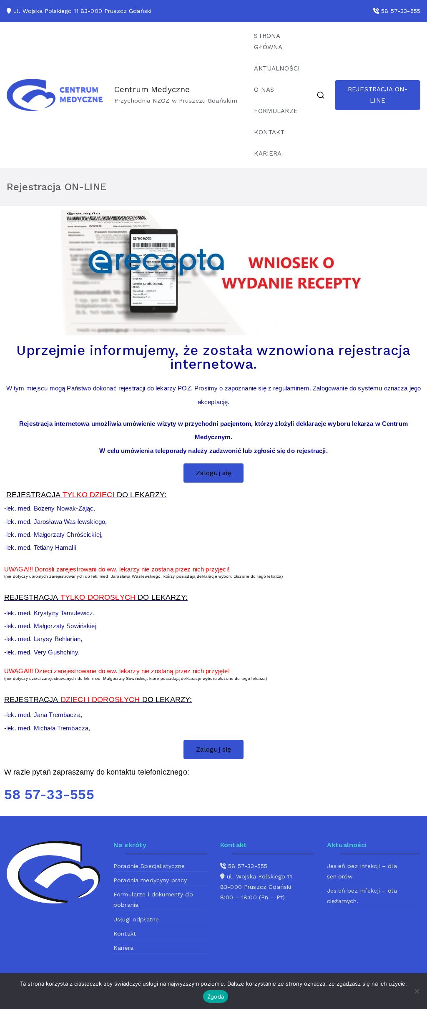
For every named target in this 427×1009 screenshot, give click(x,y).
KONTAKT (269, 132)
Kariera (123, 947)
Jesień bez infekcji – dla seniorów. (362, 871)
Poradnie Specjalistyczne (149, 866)
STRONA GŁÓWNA (268, 41)
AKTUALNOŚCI (277, 68)
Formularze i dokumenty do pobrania (153, 899)
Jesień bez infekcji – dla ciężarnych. (362, 895)
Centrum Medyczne (152, 89)
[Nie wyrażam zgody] (416, 991)
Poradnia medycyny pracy (150, 880)
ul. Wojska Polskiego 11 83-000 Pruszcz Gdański (82, 11)
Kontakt (124, 933)
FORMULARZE (276, 111)
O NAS (264, 89)
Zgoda (215, 996)
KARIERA (267, 153)
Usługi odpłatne (136, 919)
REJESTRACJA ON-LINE (377, 95)
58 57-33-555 (400, 11)
